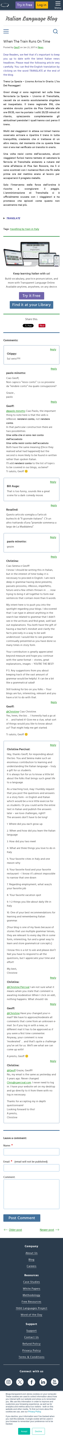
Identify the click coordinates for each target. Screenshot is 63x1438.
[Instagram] (8, 1382)
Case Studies (31, 1282)
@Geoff (11, 1070)
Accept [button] (24, 1431)
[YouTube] (54, 1382)
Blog (31, 1259)
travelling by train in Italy (24, 229)
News (40, 47)
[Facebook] (31, 1382)
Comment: (9, 1177)
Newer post (47, 1229)
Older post (15, 1229)
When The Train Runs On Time (26, 41)
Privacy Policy (34, 1411)
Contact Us (31, 1337)
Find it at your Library (31, 305)
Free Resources (31, 1301)
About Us (32, 1253)
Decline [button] (38, 1431)
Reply (53, 349)
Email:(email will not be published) (25, 1161)
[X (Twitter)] (20, 1382)
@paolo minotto (15, 411)
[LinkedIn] (43, 1382)
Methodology (31, 1295)
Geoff (17, 47)
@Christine (12, 711)
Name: (8, 1145)
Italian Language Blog (31, 18)
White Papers (31, 1288)
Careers (31, 1266)
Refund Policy (32, 1343)
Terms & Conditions (32, 1357)
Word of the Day (31, 1314)
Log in (41, 5)
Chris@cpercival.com (19, 1082)
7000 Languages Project (31, 1308)
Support (31, 1330)
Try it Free (24, 5)
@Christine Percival (18, 987)
